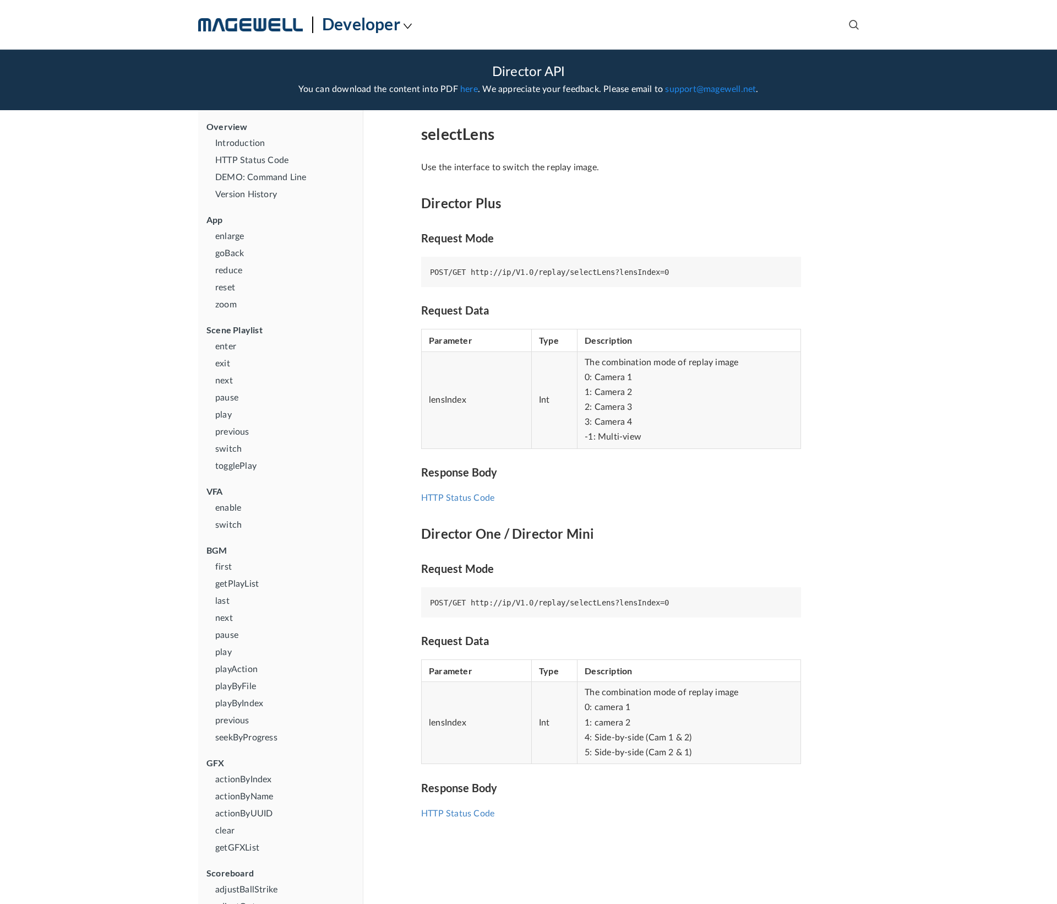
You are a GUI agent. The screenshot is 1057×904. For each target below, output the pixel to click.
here (469, 89)
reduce (228, 270)
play (223, 414)
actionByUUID (244, 813)
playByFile (235, 686)
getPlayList (237, 584)
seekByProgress (246, 737)
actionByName (244, 796)
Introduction (240, 143)
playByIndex (239, 703)
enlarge (229, 236)
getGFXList (237, 847)
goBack (229, 253)
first (223, 566)
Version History (246, 194)
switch (228, 449)
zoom (226, 304)
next (224, 380)
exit (222, 363)
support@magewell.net (710, 89)
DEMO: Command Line (261, 177)
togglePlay (236, 466)
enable (228, 508)
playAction (236, 669)
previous (232, 431)
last (222, 601)
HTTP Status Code (251, 160)
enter (225, 346)
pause (226, 397)
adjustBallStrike (246, 889)
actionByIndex (243, 779)
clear (225, 830)
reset (225, 287)
